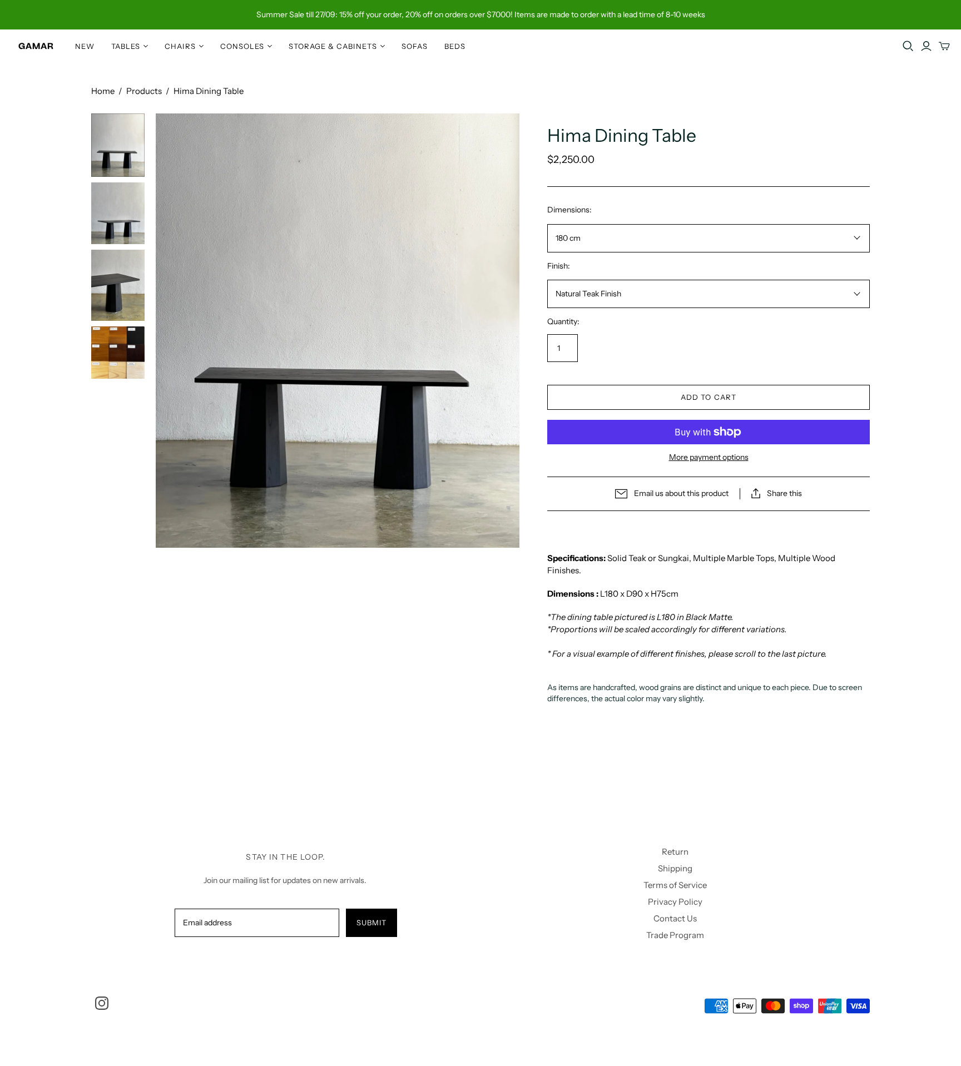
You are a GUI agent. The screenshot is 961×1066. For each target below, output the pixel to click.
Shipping (675, 868)
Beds (454, 46)
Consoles (242, 46)
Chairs (180, 46)
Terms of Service (675, 885)
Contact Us (675, 918)
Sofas (415, 46)
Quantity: (563, 321)
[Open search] (908, 46)
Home (103, 91)
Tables (125, 46)
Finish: (558, 266)
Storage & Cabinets (333, 46)
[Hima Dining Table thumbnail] (118, 145)
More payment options (709, 457)
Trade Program (675, 935)
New (85, 46)
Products (144, 91)
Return (675, 851)
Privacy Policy (675, 901)
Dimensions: (569, 210)
